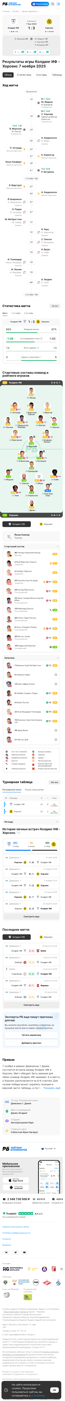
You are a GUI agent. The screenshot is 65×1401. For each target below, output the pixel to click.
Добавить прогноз (31, 1043)
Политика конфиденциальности (16, 1233)
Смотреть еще (31, 916)
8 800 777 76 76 (18, 1331)
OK (54, 1390)
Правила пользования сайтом (15, 1227)
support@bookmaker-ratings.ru (22, 1334)
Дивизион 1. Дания (21, 1103)
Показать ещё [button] (52, 1088)
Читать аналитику (31, 1035)
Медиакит (6, 1245)
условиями (37, 1395)
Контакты (6, 1239)
